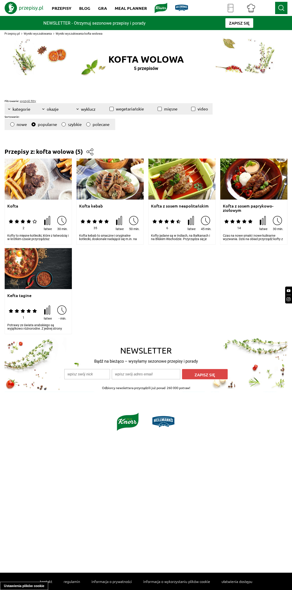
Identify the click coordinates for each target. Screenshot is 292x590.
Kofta (12, 206)
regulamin (72, 581)
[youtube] (288, 291)
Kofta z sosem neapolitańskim (180, 206)
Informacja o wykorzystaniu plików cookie (176, 581)
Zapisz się (205, 374)
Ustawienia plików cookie (24, 586)
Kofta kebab (91, 206)
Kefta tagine (19, 295)
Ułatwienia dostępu (237, 581)
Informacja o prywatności (111, 581)
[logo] (24, 8)
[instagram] (288, 299)
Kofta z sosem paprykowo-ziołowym (248, 208)
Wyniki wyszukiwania (38, 33)
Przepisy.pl (12, 33)
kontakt (46, 581)
